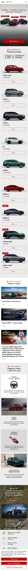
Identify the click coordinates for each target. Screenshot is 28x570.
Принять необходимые (14, 563)
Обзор (13, 81)
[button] (14, 44)
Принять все (14, 559)
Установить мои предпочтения (14, 567)
